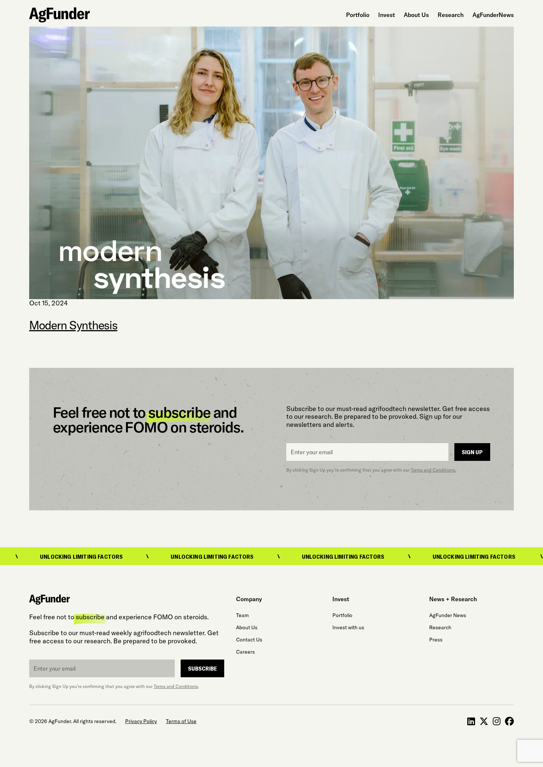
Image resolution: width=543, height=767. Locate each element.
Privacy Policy (141, 721)
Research (451, 14)
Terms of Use (181, 721)
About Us (416, 14)
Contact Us (249, 639)
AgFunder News (447, 615)
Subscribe (202, 668)
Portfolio (357, 14)
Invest (386, 14)
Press (436, 639)
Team (242, 615)
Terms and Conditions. (433, 470)
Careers (245, 651)
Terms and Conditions (176, 686)
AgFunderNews (493, 14)
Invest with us (348, 627)
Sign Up (472, 451)
